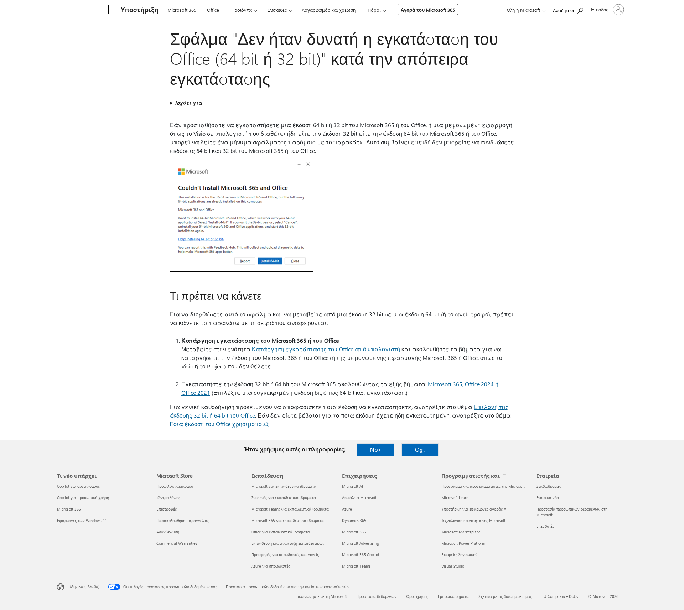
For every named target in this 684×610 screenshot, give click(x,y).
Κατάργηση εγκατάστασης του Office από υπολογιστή (326, 349)
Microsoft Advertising (360, 543)
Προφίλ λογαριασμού (174, 486)
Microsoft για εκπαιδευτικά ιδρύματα (283, 486)
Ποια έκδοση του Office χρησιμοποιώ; (219, 424)
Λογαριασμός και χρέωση (329, 10)
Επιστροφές (166, 509)
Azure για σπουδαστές (270, 566)
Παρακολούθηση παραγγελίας (182, 520)
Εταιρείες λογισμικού (459, 554)
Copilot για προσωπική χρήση (83, 497)
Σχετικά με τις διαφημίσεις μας (505, 596)
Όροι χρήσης (417, 596)
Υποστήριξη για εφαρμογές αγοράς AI (474, 509)
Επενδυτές (545, 526)
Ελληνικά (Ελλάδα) (83, 586)
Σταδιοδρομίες (548, 486)
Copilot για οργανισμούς (78, 486)
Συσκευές (277, 10)
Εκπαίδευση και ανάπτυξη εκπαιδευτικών (288, 543)
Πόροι (374, 10)
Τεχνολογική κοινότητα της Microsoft (473, 520)
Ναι (375, 449)
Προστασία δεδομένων (377, 596)
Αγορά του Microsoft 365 (428, 10)
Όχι (420, 449)
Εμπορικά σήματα (453, 596)
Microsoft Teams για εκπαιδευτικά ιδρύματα (290, 509)
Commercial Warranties (176, 543)
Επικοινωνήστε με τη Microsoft (320, 596)
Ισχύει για (188, 102)
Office (213, 10)
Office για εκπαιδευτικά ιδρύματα (280, 531)
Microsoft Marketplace (461, 531)
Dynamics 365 (354, 520)
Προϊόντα (241, 10)
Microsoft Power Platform (463, 543)
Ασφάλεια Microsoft (359, 497)
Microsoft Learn (454, 497)
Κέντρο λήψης (168, 497)
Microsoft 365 (181, 10)
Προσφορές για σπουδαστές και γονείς (285, 554)
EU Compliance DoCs (560, 596)
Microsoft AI (352, 486)
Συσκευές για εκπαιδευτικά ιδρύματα (283, 497)
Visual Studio (452, 566)
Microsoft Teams (356, 566)
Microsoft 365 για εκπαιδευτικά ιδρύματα (287, 520)
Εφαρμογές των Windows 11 (82, 520)
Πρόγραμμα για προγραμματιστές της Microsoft (483, 486)
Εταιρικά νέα (547, 497)
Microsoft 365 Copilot (360, 554)
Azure (347, 509)
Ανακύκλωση (167, 531)
